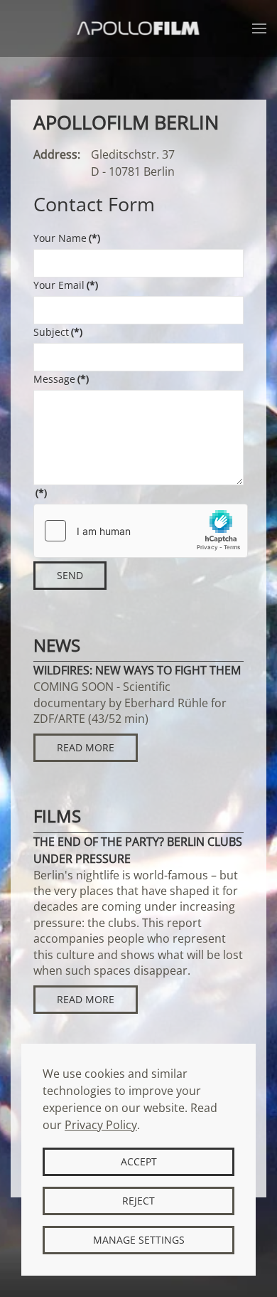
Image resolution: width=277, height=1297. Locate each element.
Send (70, 575)
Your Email (65, 285)
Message (61, 379)
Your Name (66, 238)
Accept (139, 1161)
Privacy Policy (101, 1125)
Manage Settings (139, 1239)
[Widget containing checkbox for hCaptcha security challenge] (140, 531)
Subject (57, 332)
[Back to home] (139, 28)
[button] (259, 28)
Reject (138, 1200)
